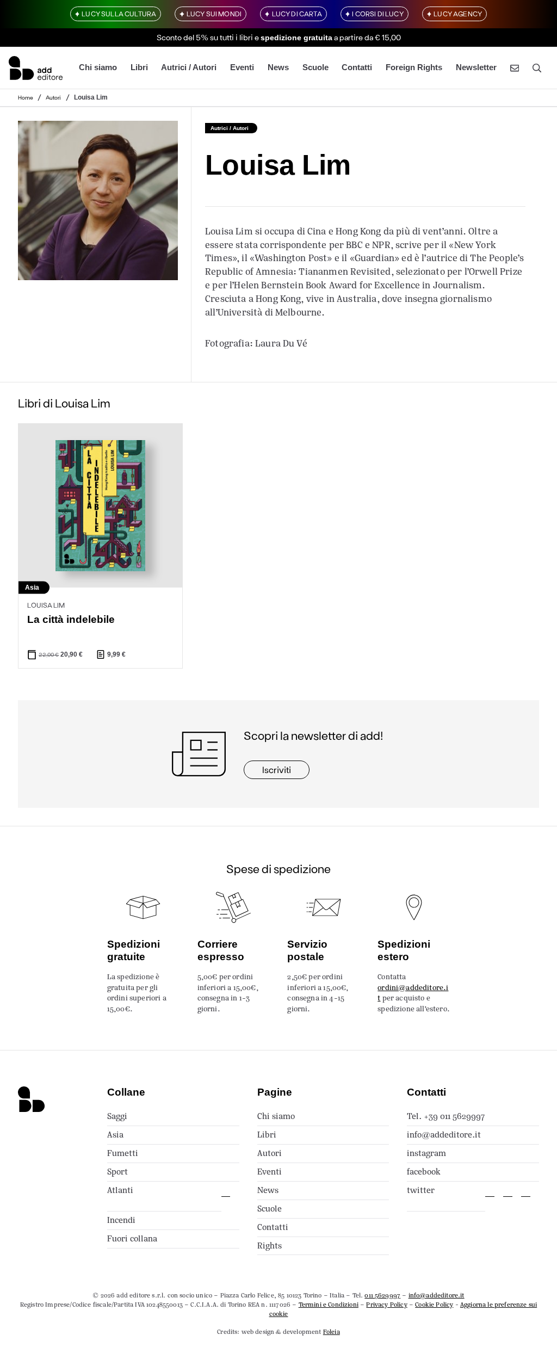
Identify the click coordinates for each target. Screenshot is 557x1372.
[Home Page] (36, 68)
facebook (424, 1171)
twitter (421, 1190)
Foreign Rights (414, 67)
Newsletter (476, 67)
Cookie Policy (434, 1304)
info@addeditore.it (444, 1134)
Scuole (315, 67)
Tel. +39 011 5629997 (446, 1116)
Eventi (242, 67)
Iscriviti (276, 769)
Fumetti (122, 1153)
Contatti (357, 67)
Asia (115, 1134)
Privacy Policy (386, 1304)
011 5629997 (382, 1295)
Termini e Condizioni (328, 1304)
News (278, 67)
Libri (139, 67)
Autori (53, 97)
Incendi (121, 1220)
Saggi (117, 1116)
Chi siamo (98, 67)
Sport (117, 1171)
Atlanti (120, 1190)
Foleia (331, 1331)
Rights (269, 1245)
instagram (426, 1153)
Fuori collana (132, 1238)
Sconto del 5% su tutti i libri (205, 37)
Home (25, 97)
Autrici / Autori (188, 67)
